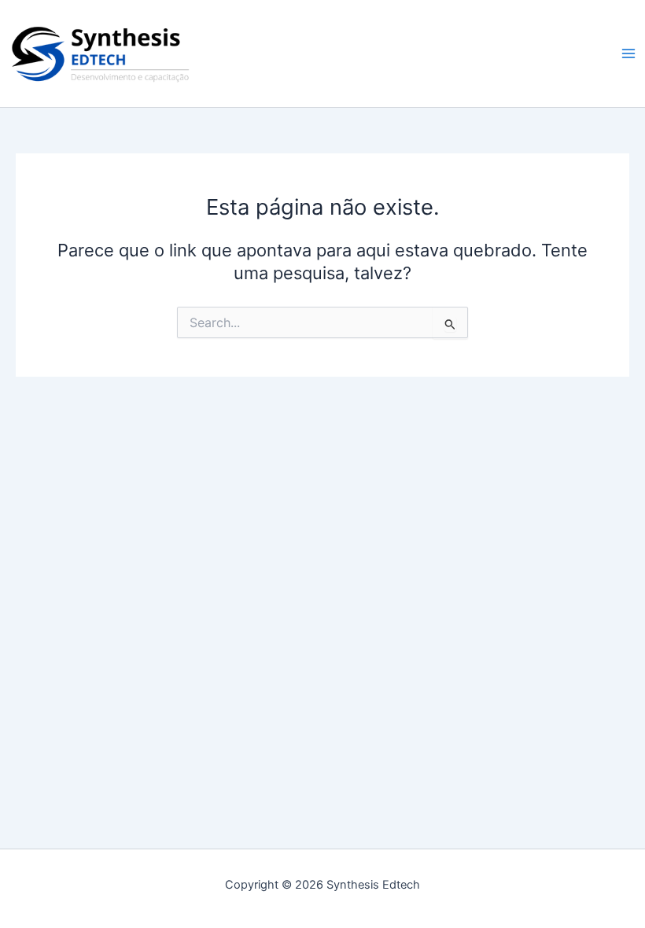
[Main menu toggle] (628, 53)
